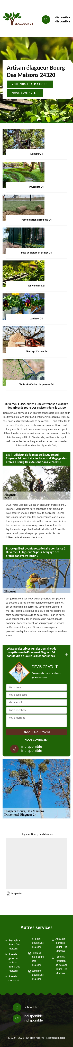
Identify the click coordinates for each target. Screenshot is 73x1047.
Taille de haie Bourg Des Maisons (38, 959)
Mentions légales (55, 1038)
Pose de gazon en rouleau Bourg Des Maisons (14, 962)
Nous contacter (25, 93)
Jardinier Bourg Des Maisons (37, 975)
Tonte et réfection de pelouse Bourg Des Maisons (61, 965)
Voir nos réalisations (30, 84)
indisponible (61, 17)
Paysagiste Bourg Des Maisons (14, 944)
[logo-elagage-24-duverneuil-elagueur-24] (18, 19)
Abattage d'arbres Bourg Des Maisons (61, 945)
